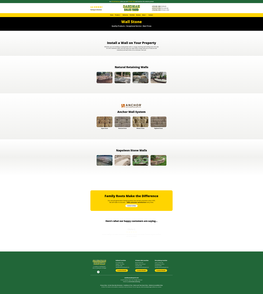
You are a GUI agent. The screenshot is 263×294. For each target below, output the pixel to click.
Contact (150, 15)
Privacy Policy (103, 285)
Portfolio (132, 15)
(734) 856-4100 (156, 10)
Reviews (138, 15)
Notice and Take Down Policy (140, 285)
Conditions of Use (128, 285)
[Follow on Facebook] (98, 272)
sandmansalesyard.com (131, 278)
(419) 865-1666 (156, 6)
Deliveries (125, 15)
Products (117, 15)
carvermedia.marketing (134, 281)
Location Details (121, 270)
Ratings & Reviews (96, 9)
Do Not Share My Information (115, 285)
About (144, 15)
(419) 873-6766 (156, 8)
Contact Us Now (131, 205)
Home (111, 15)
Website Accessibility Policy (156, 285)
